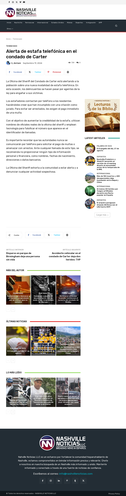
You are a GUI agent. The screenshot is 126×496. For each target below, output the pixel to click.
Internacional (68, 344)
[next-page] (13, 310)
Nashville (18, 397)
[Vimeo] (20, 2)
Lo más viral (68, 393)
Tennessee (17, 39)
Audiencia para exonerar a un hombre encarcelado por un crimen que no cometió (18, 299)
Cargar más (101, 215)
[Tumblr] (75, 481)
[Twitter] (16, 2)
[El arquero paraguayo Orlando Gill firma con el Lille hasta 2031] (90, 203)
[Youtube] (24, 2)
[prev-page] (8, 310)
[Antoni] (8, 63)
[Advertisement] (43, 201)
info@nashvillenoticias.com (76, 473)
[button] (116, 26)
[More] (68, 72)
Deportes (43, 340)
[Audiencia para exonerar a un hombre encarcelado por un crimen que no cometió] (18, 290)
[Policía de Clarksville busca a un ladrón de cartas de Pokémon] (18, 392)
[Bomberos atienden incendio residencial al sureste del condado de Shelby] (68, 290)
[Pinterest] (67, 481)
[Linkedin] (59, 481)
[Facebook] (9, 2)
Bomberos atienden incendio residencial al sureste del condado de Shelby (68, 299)
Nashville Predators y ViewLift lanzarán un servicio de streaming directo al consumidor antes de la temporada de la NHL (43, 348)
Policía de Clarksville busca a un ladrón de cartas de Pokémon (18, 402)
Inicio (8, 39)
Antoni (17, 63)
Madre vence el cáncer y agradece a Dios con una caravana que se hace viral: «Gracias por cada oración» (68, 400)
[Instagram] (13, 2)
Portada (43, 293)
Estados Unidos (43, 393)
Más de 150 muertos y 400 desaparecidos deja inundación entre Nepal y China (68, 350)
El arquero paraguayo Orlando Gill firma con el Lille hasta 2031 (107, 205)
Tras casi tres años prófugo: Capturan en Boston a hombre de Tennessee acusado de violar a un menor (43, 400)
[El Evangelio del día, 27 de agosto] (18, 341)
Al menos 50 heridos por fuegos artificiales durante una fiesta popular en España (107, 192)
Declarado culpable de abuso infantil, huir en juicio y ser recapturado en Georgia (43, 299)
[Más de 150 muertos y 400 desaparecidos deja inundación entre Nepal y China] (68, 341)
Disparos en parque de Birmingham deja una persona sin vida (23, 256)
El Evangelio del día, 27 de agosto (18, 352)
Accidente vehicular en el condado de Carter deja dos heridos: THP (65, 256)
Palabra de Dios (18, 348)
